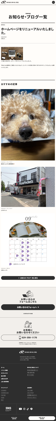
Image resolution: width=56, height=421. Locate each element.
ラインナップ (4, 388)
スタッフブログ (30, 392)
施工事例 (3, 376)
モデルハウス (4, 373)
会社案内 (29, 388)
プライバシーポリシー (32, 397)
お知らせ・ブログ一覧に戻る (29, 278)
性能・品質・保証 (30, 372)
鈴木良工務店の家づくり (32, 370)
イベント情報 (4, 370)
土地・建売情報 (5, 381)
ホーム (2, 367)
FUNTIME (3, 395)
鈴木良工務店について (33, 367)
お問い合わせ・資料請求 (42, 418)
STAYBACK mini (5, 392)
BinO (2, 400)
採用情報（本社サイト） (32, 395)
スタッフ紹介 (30, 390)
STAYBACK (3, 390)
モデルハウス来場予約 (14, 418)
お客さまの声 (4, 379)
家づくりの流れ (30, 375)
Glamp (2, 397)
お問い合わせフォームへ (27, 307)
